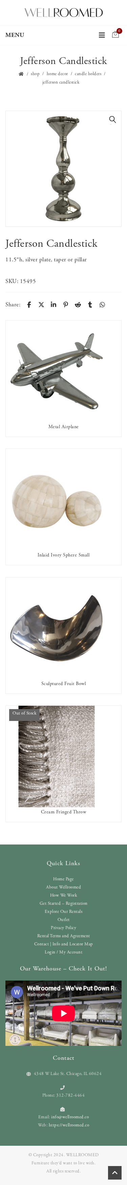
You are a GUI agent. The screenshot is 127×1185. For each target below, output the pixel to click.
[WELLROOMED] (63, 12)
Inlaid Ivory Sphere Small (64, 555)
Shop (35, 74)
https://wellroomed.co (69, 1125)
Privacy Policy (63, 928)
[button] (113, 119)
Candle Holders (88, 74)
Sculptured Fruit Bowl (63, 684)
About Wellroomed (63, 887)
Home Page (63, 879)
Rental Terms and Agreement (63, 936)
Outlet (64, 920)
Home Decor (57, 74)
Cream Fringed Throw (63, 812)
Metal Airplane (63, 427)
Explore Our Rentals (64, 912)
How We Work (63, 895)
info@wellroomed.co (70, 1117)
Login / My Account (63, 952)
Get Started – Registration (64, 903)
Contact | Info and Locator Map (63, 944)
